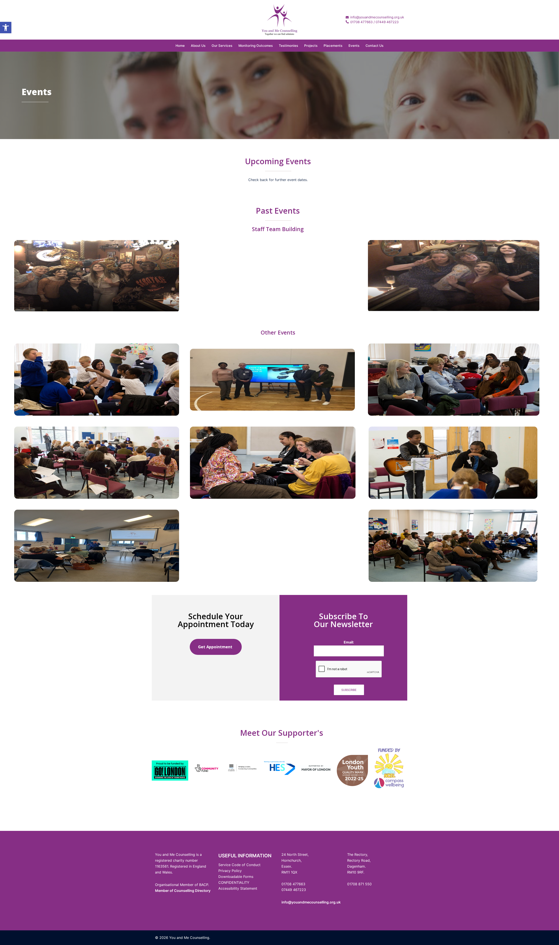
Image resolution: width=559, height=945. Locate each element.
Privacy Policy (230, 870)
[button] (5, 27)
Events (354, 46)
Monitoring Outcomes (255, 46)
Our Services (222, 46)
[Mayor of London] (315, 768)
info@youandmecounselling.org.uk (311, 902)
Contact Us (374, 46)
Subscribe (349, 690)
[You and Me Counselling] (279, 19)
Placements (333, 46)
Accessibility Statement (237, 888)
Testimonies (288, 46)
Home (180, 46)
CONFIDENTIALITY (233, 882)
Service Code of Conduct (239, 865)
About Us (198, 46)
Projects (310, 46)
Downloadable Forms (235, 876)
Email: (349, 642)
